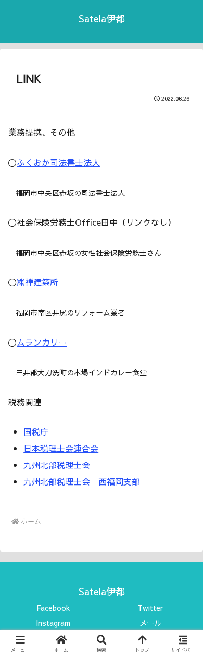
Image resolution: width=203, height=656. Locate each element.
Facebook (53, 607)
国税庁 (35, 431)
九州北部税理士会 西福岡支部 (81, 481)
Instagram (53, 623)
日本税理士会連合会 (60, 448)
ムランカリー (42, 342)
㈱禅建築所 (37, 281)
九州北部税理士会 (56, 464)
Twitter (150, 607)
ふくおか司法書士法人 (58, 162)
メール (150, 623)
